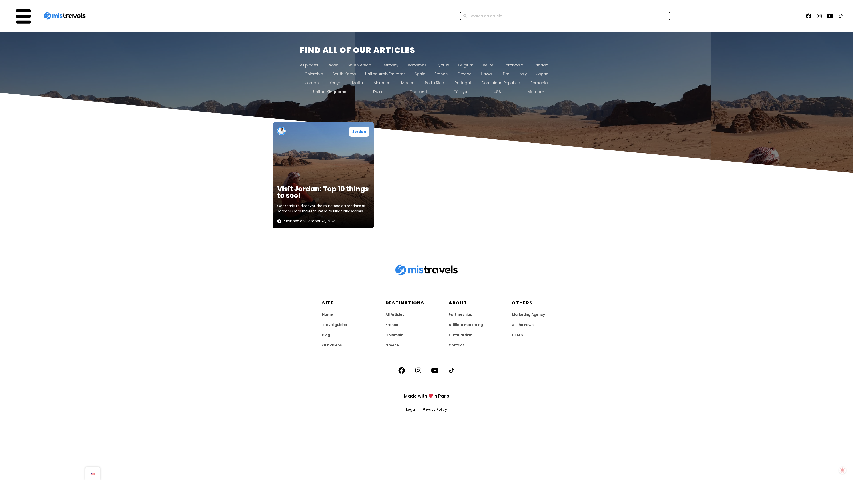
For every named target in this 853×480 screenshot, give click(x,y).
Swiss (378, 91)
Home (327, 314)
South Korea (344, 74)
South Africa (359, 65)
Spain (420, 74)
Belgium (466, 65)
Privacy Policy (435, 409)
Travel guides (334, 324)
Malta (357, 83)
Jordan (312, 83)
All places (309, 65)
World (332, 65)
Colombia (314, 74)
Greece (464, 74)
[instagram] (819, 16)
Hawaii (487, 74)
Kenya (335, 83)
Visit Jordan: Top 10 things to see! (323, 192)
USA (497, 91)
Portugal (463, 83)
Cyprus (442, 65)
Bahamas (417, 65)
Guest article (460, 335)
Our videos (332, 345)
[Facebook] (808, 16)
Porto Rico (434, 83)
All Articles (394, 314)
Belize (488, 65)
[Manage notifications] (842, 470)
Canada (540, 65)
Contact (456, 345)
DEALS (517, 335)
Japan (542, 74)
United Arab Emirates (385, 74)
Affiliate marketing (466, 324)
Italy (523, 74)
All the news (523, 324)
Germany (389, 65)
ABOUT (458, 303)
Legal (414, 409)
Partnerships (460, 314)
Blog (326, 335)
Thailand (418, 91)
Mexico (407, 83)
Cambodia (513, 65)
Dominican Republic (501, 83)
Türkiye (460, 91)
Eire (506, 74)
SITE (327, 303)
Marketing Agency (528, 314)
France (441, 74)
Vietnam (536, 91)
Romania (539, 83)
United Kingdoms (329, 91)
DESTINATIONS (404, 303)
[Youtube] (830, 16)
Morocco (382, 83)
